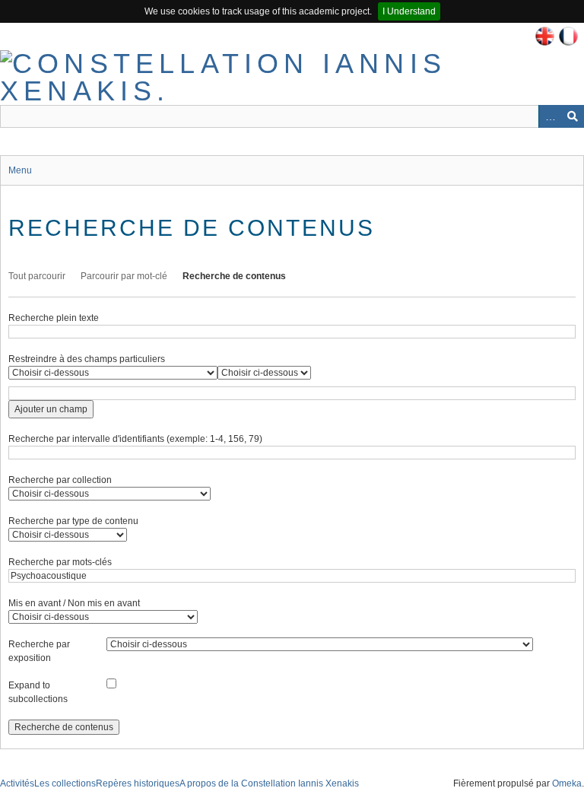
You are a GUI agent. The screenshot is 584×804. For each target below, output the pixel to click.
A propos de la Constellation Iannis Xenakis (269, 783)
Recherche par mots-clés (60, 562)
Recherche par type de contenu (73, 521)
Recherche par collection (60, 480)
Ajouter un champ (50, 409)
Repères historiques (137, 783)
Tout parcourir (36, 276)
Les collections (65, 783)
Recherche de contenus (234, 276)
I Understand (409, 11)
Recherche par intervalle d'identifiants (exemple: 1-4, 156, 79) (135, 439)
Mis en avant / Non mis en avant (74, 603)
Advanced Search (549, 116)
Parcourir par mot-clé (124, 276)
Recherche (572, 116)
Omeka (567, 783)
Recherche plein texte (53, 318)
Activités (17, 783)
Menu (20, 170)
